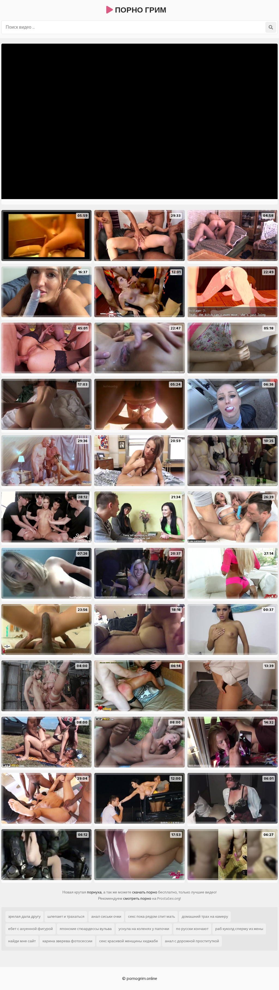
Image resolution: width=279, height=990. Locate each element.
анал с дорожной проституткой (192, 941)
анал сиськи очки (106, 916)
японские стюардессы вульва (86, 929)
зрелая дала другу (24, 916)
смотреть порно (137, 898)
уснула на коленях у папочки (144, 929)
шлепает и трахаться (65, 916)
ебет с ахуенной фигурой (30, 929)
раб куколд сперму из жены (239, 929)
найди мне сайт (22, 941)
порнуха (94, 892)
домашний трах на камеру (205, 916)
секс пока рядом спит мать (151, 916)
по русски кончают (192, 929)
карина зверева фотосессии (67, 941)
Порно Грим (139, 10)
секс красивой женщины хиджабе (128, 941)
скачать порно (144, 892)
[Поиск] (270, 27)
